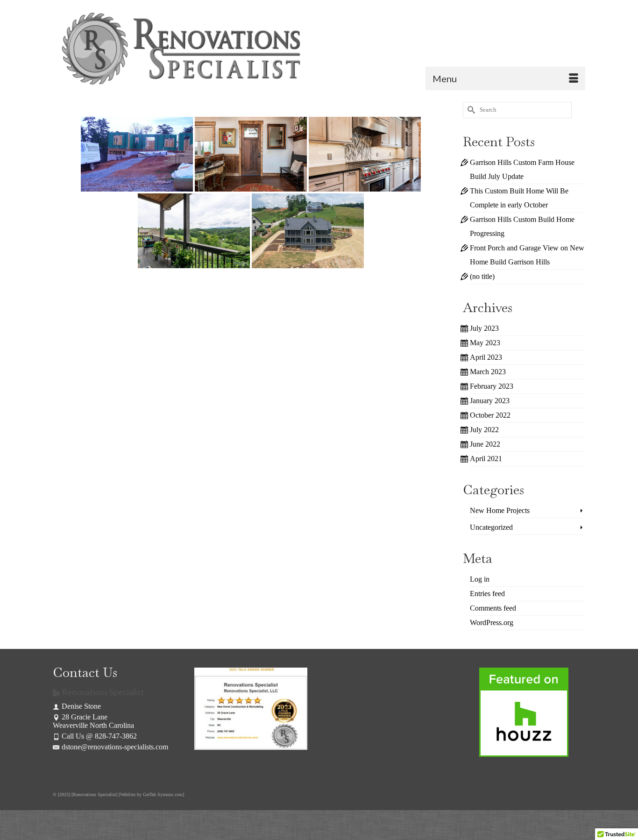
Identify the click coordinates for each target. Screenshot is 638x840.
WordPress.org (491, 622)
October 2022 (490, 415)
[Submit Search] (470, 110)
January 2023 (490, 401)
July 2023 (484, 328)
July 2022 (484, 430)
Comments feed (493, 608)
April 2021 (486, 459)
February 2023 (491, 386)
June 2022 (485, 444)
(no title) (482, 276)
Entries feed (487, 594)
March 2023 (488, 372)
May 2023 (485, 343)
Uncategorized (491, 527)
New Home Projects (500, 510)
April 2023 (486, 357)
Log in (479, 579)
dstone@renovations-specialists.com (115, 747)
